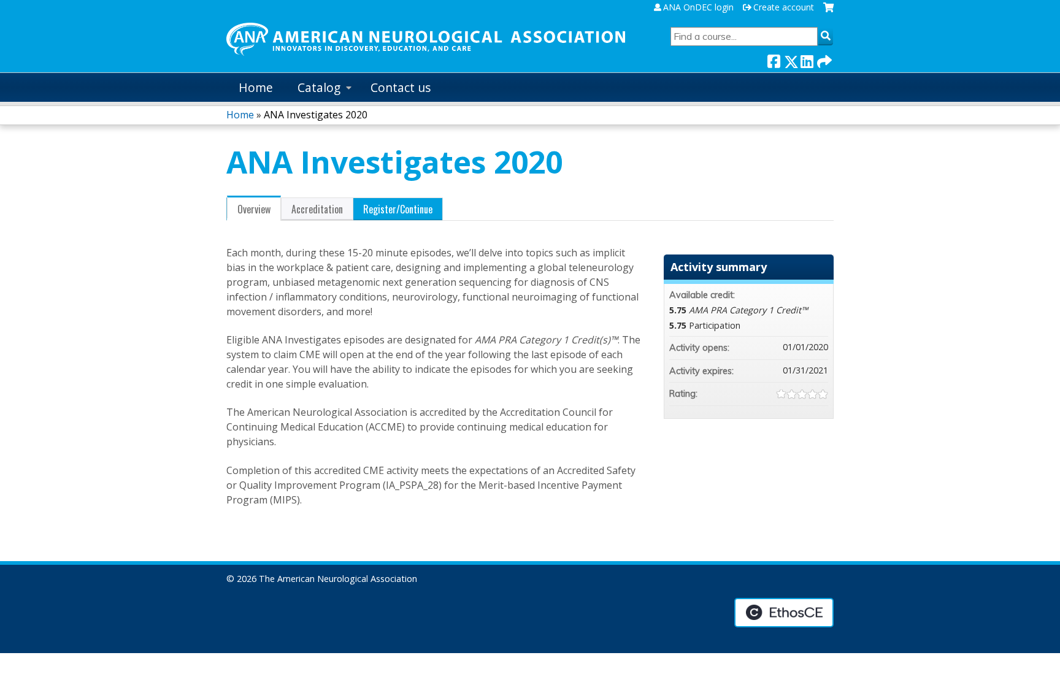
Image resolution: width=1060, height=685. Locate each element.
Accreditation (317, 209)
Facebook (773, 59)
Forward (823, 59)
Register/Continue (397, 209)
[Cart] (828, 12)
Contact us (401, 87)
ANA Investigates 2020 (315, 114)
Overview (254, 209)
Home (256, 87)
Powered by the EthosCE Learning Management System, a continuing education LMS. (784, 612)
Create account (783, 7)
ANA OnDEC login (698, 7)
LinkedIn (807, 59)
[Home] (425, 39)
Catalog (319, 87)
